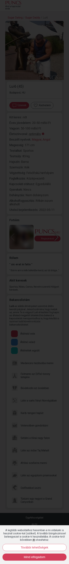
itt (33, 539)
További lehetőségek (34, 547)
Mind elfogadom (34, 557)
